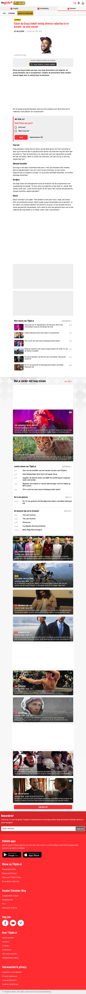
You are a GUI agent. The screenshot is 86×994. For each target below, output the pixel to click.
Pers (4, 904)
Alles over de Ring (9, 908)
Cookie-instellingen (10, 984)
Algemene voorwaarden (12, 972)
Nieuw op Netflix (9, 869)
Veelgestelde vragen (10, 896)
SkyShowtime (8, 938)
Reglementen (7, 900)
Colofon (5, 946)
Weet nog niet (23, 131)
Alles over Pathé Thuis (11, 877)
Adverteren (7, 950)
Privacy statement (9, 976)
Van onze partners (9, 954)
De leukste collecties (10, 881)
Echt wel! (21, 127)
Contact (5, 942)
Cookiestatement (9, 980)
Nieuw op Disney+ (9, 873)
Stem (21, 137)
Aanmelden (80, 829)
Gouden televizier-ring (25, 13)
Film (4, 13)
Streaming (11, 13)
